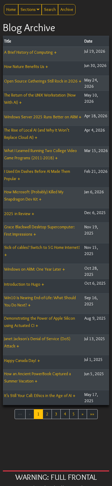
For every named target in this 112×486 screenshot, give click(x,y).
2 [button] (47, 414)
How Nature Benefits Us (24, 66)
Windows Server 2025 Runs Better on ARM (41, 116)
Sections (29, 9)
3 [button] (56, 414)
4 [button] (65, 414)
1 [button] (38, 414)
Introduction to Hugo (22, 284)
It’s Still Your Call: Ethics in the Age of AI (38, 395)
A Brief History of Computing (28, 52)
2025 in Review (17, 213)
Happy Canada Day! (20, 360)
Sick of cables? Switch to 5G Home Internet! (42, 247)
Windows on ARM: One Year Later (32, 269)
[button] (82, 414)
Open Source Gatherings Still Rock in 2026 (41, 81)
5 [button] (74, 414)
